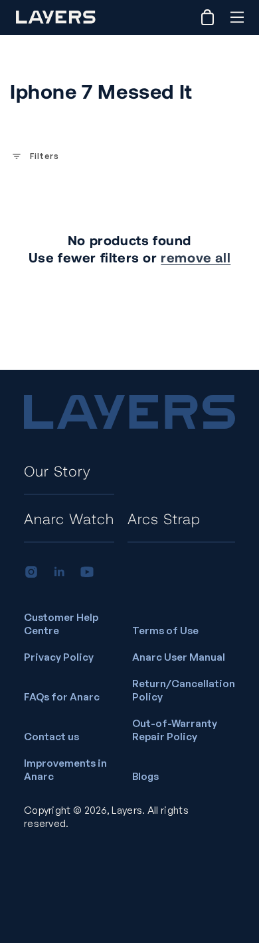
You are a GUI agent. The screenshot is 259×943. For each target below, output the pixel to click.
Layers (127, 810)
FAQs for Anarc (62, 697)
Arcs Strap (164, 518)
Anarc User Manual (178, 657)
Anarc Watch (69, 518)
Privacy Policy (59, 657)
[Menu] (236, 17)
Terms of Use (165, 630)
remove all (195, 257)
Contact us (51, 736)
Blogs (145, 776)
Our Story (57, 470)
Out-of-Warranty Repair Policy (174, 730)
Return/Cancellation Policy (183, 690)
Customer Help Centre (61, 624)
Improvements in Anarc (65, 770)
